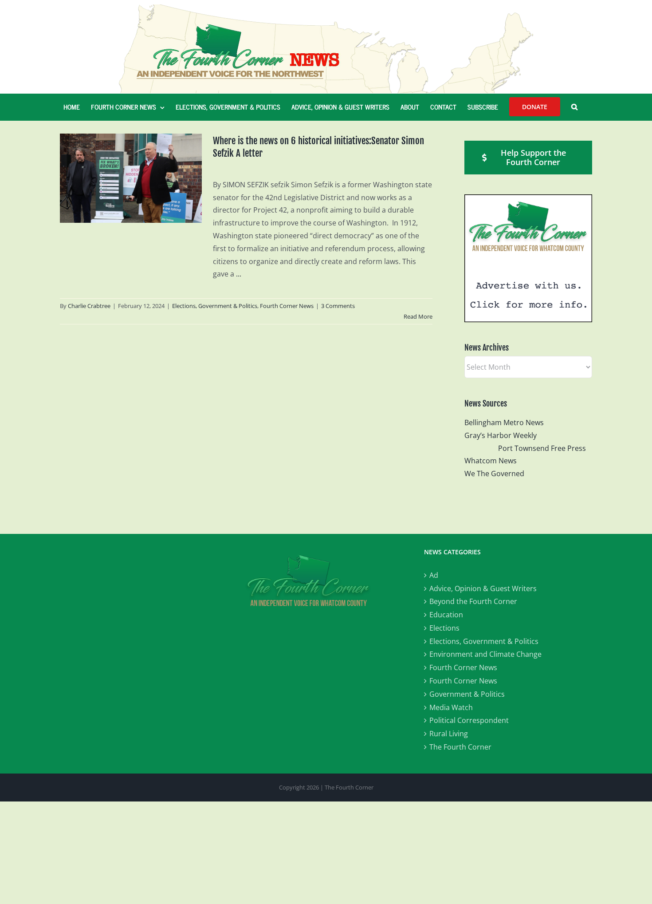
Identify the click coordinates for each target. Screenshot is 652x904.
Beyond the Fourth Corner (473, 601)
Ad (433, 575)
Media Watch (451, 707)
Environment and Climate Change (485, 654)
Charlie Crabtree (89, 306)
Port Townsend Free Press (542, 448)
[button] (574, 107)
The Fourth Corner (460, 747)
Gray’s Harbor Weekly (504, 435)
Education (446, 615)
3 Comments (338, 306)
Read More (418, 316)
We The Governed (494, 473)
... (238, 274)
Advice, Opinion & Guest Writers (483, 588)
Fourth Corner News (287, 306)
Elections (444, 628)
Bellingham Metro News (504, 422)
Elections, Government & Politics (214, 306)
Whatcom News (490, 461)
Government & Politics (467, 694)
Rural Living (448, 733)
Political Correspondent (469, 720)
